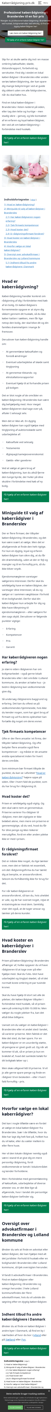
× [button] (49, 1391)
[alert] (25, 1400)
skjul (33, 199)
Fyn (23, 1339)
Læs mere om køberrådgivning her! (25, 33)
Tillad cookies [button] (15, 1407)
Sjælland (10, 1339)
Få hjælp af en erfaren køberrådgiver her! (25, 40)
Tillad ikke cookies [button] (34, 1407)
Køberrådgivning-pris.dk (18, 3)
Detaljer (40, 1402)
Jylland (37, 1335)
